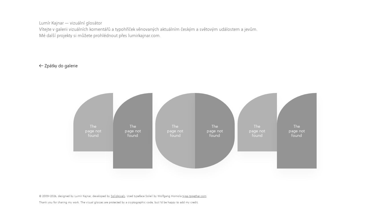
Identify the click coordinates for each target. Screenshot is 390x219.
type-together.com (194, 196)
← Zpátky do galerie (58, 66)
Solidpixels (118, 196)
